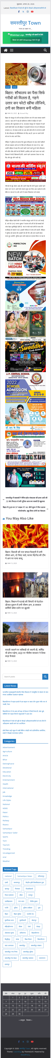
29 (13, 1014)
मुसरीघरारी (23, 920)
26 (39, 1010)
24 (25, 1010)
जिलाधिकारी (29, 889)
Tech (5, 841)
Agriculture (7, 751)
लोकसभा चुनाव (9, 933)
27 (45, 1010)
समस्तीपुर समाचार (27, 958)
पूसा (39, 907)
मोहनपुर (34, 920)
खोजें (45, 676)
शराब (17, 939)
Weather (6, 861)
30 (19, 1014)
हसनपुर (7, 964)
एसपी (6, 882)
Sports (5, 837)
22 (13, 1010)
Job (4, 792)
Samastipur (7, 828)
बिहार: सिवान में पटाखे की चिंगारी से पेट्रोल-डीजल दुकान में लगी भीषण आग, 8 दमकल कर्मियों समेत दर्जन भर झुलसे (24, 605)
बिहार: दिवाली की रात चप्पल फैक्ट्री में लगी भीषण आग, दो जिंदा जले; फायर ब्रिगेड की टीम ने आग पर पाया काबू (25, 555)
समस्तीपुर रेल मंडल (11, 958)
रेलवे (29, 926)
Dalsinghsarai (8, 763)
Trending (6, 849)
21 (6, 1010)
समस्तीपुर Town (25, 22)
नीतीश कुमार (34, 901)
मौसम (20, 926)
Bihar (8, 87)
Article (5, 755)
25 (32, 1010)
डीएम (21, 895)
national (8, 876)
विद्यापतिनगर (35, 933)
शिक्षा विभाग (28, 939)
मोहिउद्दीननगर (9, 926)
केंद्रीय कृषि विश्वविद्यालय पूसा (35, 882)
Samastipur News (24, 876)
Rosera (5, 824)
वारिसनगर (23, 933)
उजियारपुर (41, 876)
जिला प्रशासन (9, 895)
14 (6, 1005)
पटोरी (6, 907)
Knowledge (7, 796)
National (6, 804)
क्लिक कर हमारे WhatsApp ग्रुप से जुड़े (26, 40)
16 (19, 1005)
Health (5, 784)
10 (25, 1001)
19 (39, 1005)
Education (7, 772)
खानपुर (7, 889)
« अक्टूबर (22, 1020)
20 (45, 1005)
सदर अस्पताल (9, 945)
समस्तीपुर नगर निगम (11, 952)
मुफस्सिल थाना (9, 920)
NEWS (14, 87)
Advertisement (9, 747)
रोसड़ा (38, 926)
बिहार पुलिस (17, 914)
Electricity (7, 776)
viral (4, 857)
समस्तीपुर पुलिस (28, 952)
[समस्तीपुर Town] (6, 50)
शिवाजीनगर (41, 939)
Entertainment (9, 780)
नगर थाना (21, 901)
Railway (6, 820)
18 (32, 1005)
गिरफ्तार (17, 889)
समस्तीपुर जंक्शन (36, 945)
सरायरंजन (42, 958)
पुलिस (15, 907)
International (8, 788)
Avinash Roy (24, 113)
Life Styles (7, 800)
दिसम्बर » (29, 1020)
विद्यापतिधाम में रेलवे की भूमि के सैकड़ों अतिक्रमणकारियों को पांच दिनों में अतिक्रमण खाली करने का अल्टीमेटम (28, 9)
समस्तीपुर (22, 945)
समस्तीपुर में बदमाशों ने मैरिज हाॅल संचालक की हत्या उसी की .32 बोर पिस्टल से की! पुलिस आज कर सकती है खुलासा (26, 499)
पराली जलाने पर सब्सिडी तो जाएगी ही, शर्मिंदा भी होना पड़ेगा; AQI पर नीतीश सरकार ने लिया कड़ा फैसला (25, 653)
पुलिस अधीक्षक (27, 907)
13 (45, 1001)
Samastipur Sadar (10, 833)
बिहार (6, 914)
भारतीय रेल (30, 914)
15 (13, 1005)
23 (19, 1010)
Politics (6, 816)
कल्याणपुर (17, 882)
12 (39, 1001)
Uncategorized (9, 853)
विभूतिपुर (7, 939)
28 (6, 1014)
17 (25, 1005)
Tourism (6, 845)
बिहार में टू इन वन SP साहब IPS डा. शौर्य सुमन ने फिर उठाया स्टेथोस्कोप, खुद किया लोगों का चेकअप (24, 509)
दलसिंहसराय (8, 901)
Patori (5, 812)
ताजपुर (30, 895)
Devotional (7, 768)
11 (32, 1001)
